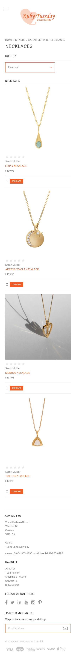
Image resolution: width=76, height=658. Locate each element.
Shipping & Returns (16, 576)
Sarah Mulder (38, 40)
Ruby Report (12, 585)
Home (9, 40)
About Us (10, 568)
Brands (20, 40)
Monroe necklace (17, 372)
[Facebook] (6, 602)
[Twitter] (12, 602)
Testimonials (12, 572)
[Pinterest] (40, 602)
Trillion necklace (17, 476)
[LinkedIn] (19, 602)
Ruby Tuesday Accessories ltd (28, 641)
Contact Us (11, 581)
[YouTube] (26, 602)
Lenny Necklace (16, 165)
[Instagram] (33, 602)
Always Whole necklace (22, 269)
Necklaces (58, 40)
